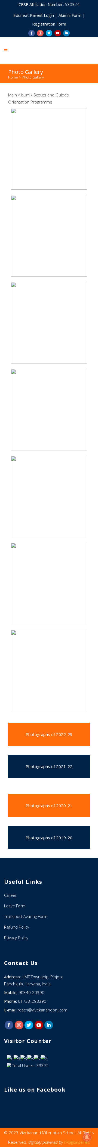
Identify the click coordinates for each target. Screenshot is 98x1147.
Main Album (19, 95)
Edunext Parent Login (34, 15)
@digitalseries (77, 1142)
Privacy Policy (16, 937)
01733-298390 (32, 1001)
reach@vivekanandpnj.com (42, 1010)
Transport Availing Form (25, 916)
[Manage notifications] (86, 1137)
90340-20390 (31, 992)
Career (10, 895)
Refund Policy (16, 927)
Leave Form (15, 905)
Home (13, 77)
